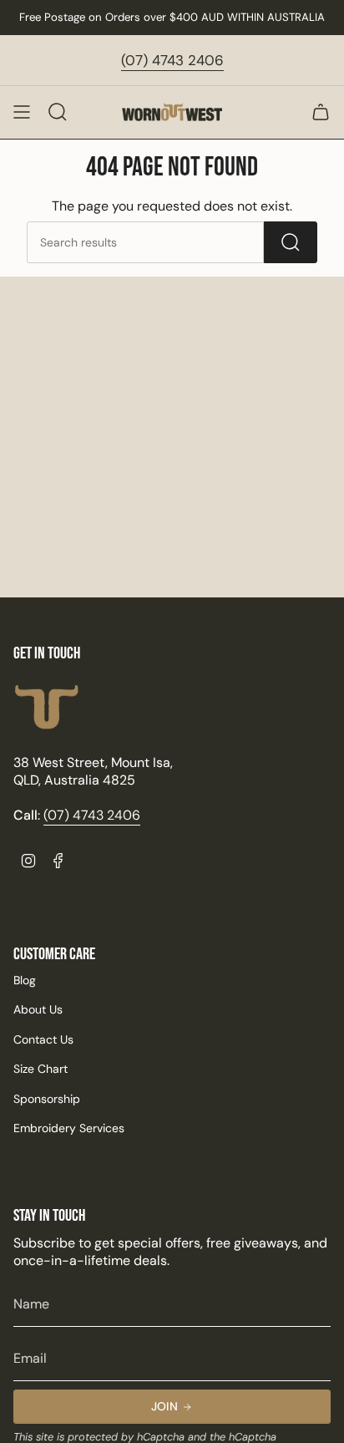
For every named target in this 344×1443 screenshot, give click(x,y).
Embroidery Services (68, 1128)
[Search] (290, 242)
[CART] (320, 112)
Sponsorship (46, 1098)
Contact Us (43, 1039)
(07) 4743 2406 (172, 60)
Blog (24, 980)
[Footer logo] (46, 707)
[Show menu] (21, 112)
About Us (38, 1009)
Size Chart (40, 1068)
